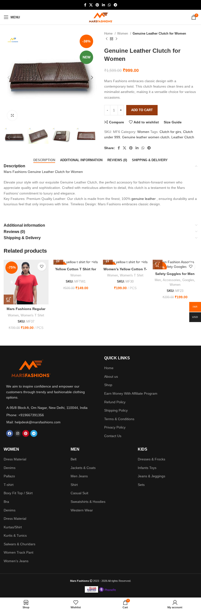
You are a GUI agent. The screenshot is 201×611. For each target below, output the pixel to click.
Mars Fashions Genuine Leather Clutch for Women (43, 172)
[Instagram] (17, 433)
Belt (73, 459)
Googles (188, 280)
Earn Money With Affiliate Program (130, 393)
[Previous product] (106, 39)
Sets (141, 485)
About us (111, 376)
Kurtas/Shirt (13, 527)
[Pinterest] (25, 433)
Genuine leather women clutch (145, 137)
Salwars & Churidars (19, 544)
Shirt (74, 485)
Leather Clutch (182, 137)
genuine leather (143, 199)
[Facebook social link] (85, 5)
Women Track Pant (18, 552)
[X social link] (91, 5)
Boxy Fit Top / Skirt (18, 493)
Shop (108, 385)
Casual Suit (79, 493)
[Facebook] (9, 433)
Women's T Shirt (32, 315)
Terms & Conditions (119, 419)
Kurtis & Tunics (15, 535)
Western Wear (82, 510)
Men (158, 280)
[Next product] (116, 39)
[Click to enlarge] (12, 115)
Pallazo (9, 476)
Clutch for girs (170, 132)
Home (108, 33)
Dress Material (15, 459)
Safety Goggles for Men (175, 274)
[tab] (44, 160)
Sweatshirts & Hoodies (88, 502)
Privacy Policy (115, 427)
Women (123, 33)
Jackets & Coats (83, 468)
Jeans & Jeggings (151, 476)
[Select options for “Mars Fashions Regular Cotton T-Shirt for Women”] (8, 299)
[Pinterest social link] (97, 5)
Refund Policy (115, 402)
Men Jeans (79, 476)
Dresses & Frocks (151, 459)
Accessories (171, 280)
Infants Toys (147, 468)
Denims (9, 468)
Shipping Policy (116, 410)
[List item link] (49, 415)
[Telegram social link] (115, 5)
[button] (58, 260)
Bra (6, 502)
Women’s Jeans (16, 561)
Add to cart (142, 110)
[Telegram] (33, 433)
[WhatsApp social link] (109, 5)
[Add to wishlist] (42, 266)
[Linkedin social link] (103, 5)
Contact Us (112, 436)
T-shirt (8, 485)
